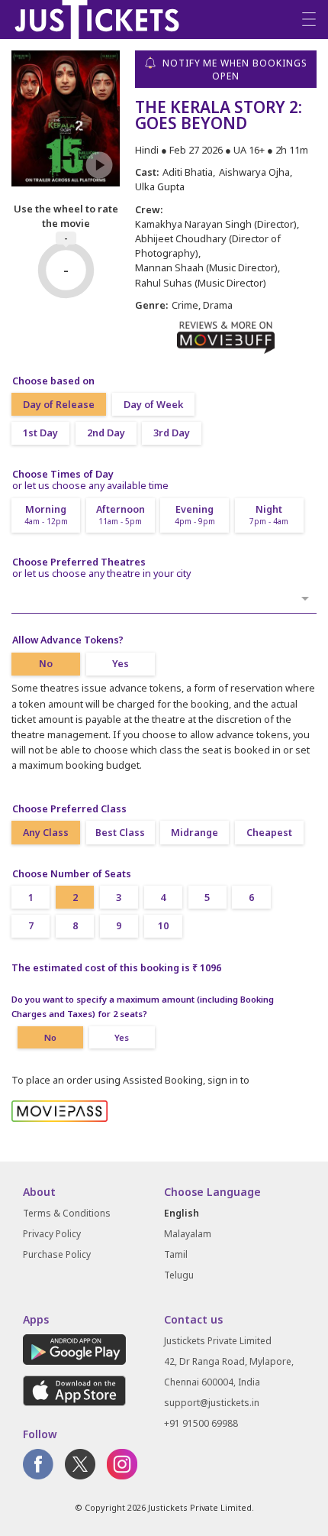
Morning (46, 515)
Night (268, 515)
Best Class (120, 832)
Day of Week (153, 404)
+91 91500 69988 (201, 1423)
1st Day (40, 432)
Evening (195, 515)
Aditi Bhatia (187, 172)
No (46, 663)
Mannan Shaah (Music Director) (206, 267)
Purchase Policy (57, 1254)
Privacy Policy (52, 1233)
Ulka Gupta (160, 186)
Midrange (194, 832)
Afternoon (120, 515)
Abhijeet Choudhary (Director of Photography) (208, 246)
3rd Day (171, 432)
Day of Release (59, 404)
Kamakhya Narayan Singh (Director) (216, 224)
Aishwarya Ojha (254, 172)
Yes (120, 663)
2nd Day (106, 432)
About (39, 1191)
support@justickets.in (211, 1402)
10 (163, 925)
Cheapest (269, 832)
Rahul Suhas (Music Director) (200, 283)
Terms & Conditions (67, 1213)
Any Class (46, 832)
